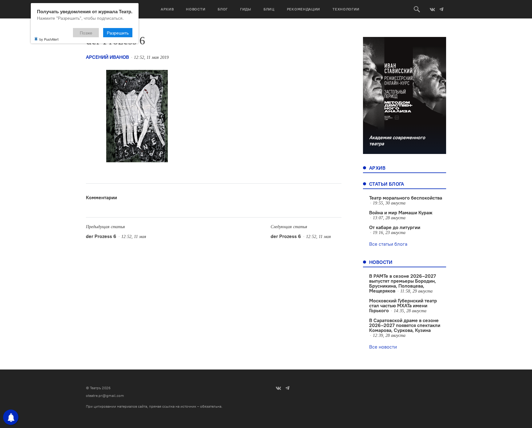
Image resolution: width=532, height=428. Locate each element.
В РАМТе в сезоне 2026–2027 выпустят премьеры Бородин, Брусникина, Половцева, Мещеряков (402, 283)
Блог (223, 9)
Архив (167, 9)
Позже (86, 33)
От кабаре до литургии (394, 227)
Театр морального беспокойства (405, 198)
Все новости (383, 347)
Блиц (269, 9)
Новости (195, 9)
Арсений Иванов (107, 57)
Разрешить (118, 33)
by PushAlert (48, 39)
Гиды (245, 9)
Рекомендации (303, 9)
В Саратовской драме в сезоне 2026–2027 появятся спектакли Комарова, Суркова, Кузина (404, 325)
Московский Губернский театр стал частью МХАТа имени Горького (403, 305)
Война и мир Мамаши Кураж (401, 212)
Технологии (346, 9)
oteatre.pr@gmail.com (105, 395)
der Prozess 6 (101, 236)
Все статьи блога (388, 244)
